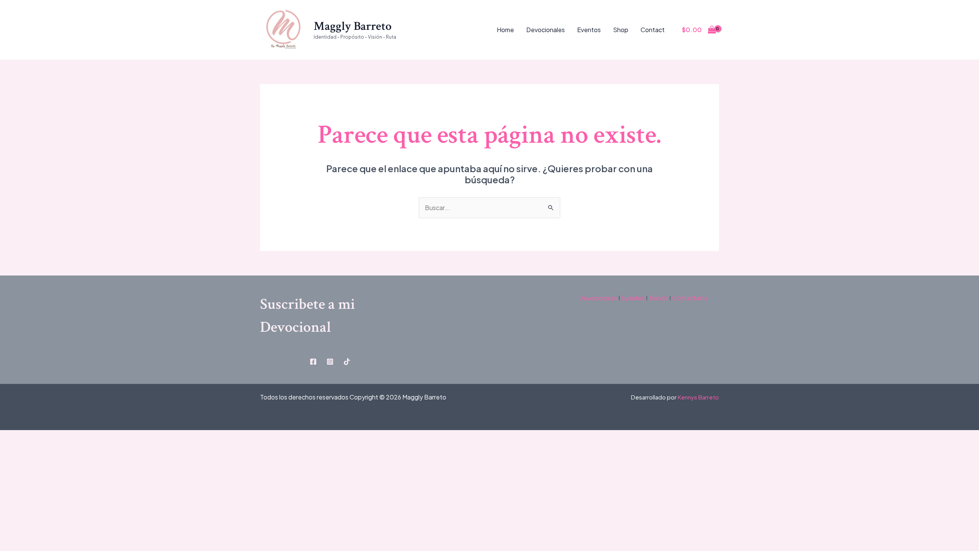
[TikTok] (346, 361)
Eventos (589, 30)
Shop (620, 30)
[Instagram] (330, 361)
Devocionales (545, 30)
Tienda (657, 298)
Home (505, 30)
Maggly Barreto (353, 26)
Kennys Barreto (698, 397)
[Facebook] (313, 361)
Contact (653, 30)
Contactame (690, 298)
